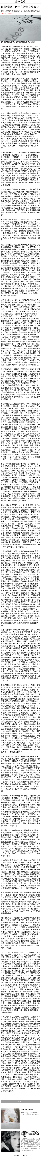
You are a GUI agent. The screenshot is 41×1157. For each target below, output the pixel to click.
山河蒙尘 (20, 1)
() (33, 42)
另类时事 (16, 1155)
